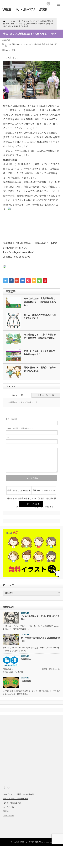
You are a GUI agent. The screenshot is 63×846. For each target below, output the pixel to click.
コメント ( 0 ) (17, 395)
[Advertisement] (31, 750)
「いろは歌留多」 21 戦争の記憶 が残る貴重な (40, 617)
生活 (47, 44)
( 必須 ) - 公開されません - (20, 428)
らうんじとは (8, 807)
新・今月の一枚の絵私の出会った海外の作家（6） (40, 639)
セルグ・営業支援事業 (12, 803)
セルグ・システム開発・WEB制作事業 (18, 794)
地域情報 (37, 44)
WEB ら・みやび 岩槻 (29, 842)
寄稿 (43, 44)
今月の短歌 (26, 681)
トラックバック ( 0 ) (46, 395)
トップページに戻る (31, 504)
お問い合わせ (8, 815)
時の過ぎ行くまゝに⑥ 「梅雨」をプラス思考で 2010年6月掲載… (40, 336)
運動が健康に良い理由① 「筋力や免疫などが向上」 (40, 369)
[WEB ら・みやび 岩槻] (24, 9)
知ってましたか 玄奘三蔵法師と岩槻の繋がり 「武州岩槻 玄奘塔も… (40, 301)
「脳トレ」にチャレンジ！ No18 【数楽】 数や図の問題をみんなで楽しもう (44, 491)
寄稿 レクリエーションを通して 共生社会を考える (39, 353)
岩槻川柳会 (26, 659)
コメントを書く (11, 50)
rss (48, 3)
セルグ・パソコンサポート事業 (15, 799)
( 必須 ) (11, 419)
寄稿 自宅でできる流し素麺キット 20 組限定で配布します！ (19, 491)
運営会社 (6, 811)
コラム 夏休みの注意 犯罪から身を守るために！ (40, 317)
